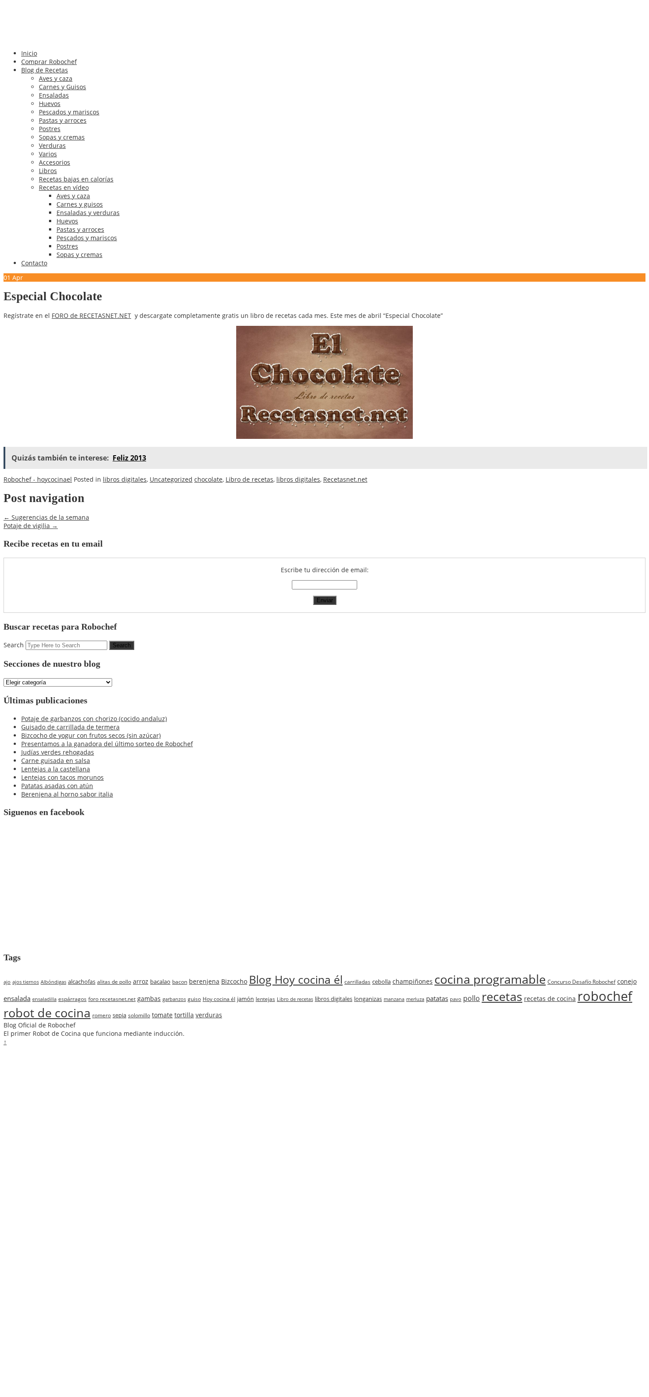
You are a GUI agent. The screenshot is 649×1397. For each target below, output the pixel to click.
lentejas (265, 998)
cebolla (381, 981)
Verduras (52, 145)
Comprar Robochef (49, 61)
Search (14, 645)
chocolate (208, 479)
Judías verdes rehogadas (57, 752)
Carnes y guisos (80, 204)
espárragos (72, 999)
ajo (7, 982)
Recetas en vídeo (64, 187)
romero (101, 1015)
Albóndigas (53, 982)
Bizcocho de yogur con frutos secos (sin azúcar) (91, 735)
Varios (48, 154)
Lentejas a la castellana (55, 769)
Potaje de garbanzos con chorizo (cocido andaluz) (94, 718)
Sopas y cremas (62, 137)
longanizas (368, 999)
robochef (604, 996)
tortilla (184, 1015)
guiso (194, 999)
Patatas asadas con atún (57, 786)
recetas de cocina (550, 998)
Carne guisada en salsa (55, 760)
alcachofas (81, 981)
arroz (140, 981)
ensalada (17, 998)
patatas (437, 998)
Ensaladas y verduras (88, 212)
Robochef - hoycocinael (38, 479)
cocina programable (490, 979)
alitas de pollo (114, 981)
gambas (149, 998)
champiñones (412, 981)
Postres (49, 129)
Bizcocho (234, 981)
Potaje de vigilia (31, 525)
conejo (627, 981)
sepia (119, 1015)
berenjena (204, 981)
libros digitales (125, 479)
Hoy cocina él (219, 999)
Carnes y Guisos (62, 87)
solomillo (139, 1015)
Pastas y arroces (63, 120)
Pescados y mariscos (69, 112)
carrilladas (357, 981)
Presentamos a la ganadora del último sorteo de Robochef (107, 744)
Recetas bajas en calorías (76, 179)
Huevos (49, 103)
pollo (471, 998)
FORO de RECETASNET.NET (91, 315)
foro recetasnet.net (112, 998)
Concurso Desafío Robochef (581, 981)
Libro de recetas (249, 479)
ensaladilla (44, 999)
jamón (245, 999)
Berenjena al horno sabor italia (67, 794)
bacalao (160, 981)
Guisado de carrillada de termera (70, 727)
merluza (415, 999)
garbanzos (174, 999)
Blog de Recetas (44, 70)
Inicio (29, 53)
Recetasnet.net (345, 479)
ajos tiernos (25, 982)
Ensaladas (54, 95)
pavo (455, 999)
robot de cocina (47, 1013)
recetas (502, 996)
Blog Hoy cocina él (296, 979)
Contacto (34, 263)
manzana (394, 999)
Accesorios (54, 162)
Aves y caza (55, 78)
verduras (209, 1015)
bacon (179, 981)
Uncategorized (171, 479)
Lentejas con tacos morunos (62, 777)
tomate (162, 1015)
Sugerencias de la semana (46, 517)
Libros (48, 170)
